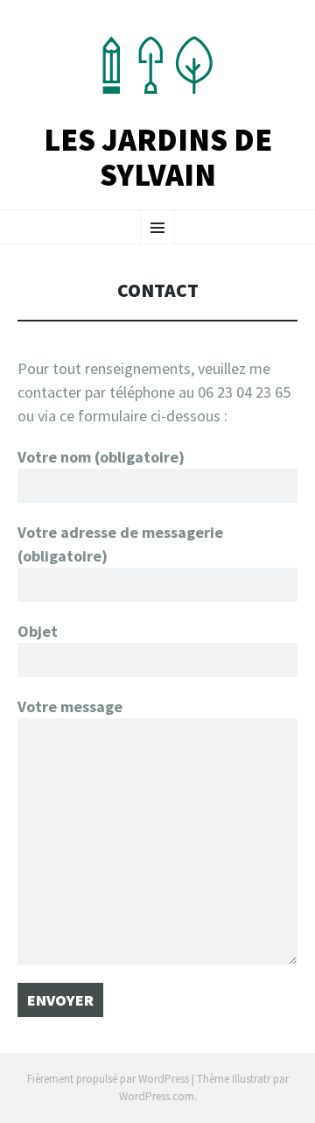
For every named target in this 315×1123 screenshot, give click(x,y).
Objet (38, 631)
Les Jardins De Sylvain (158, 157)
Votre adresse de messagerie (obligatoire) (120, 544)
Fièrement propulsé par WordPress (108, 1078)
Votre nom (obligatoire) (101, 457)
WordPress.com (156, 1096)
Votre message (70, 706)
